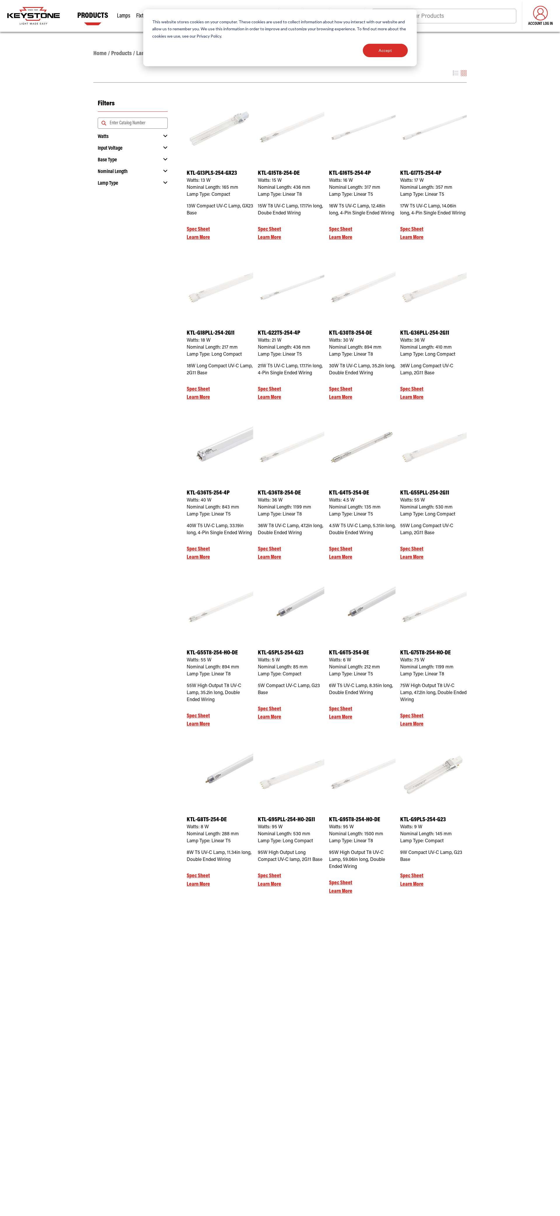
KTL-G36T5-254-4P (208, 493)
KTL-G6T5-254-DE (349, 653)
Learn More (198, 237)
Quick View (220, 151)
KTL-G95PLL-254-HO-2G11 (286, 820)
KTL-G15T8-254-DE (279, 173)
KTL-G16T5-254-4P (350, 173)
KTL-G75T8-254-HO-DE (425, 653)
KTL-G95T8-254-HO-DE (354, 820)
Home (100, 54)
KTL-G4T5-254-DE (349, 493)
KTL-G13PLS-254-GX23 (212, 173)
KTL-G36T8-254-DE (279, 493)
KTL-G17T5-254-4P (420, 173)
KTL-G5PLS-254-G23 (281, 653)
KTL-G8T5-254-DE (207, 820)
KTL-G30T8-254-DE (350, 333)
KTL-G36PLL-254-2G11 (424, 333)
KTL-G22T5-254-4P (279, 333)
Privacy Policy (209, 36)
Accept (385, 50)
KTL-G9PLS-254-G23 (423, 820)
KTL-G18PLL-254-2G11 (211, 333)
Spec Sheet (198, 229)
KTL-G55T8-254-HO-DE (212, 653)
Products (121, 54)
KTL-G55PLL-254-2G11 (424, 493)
